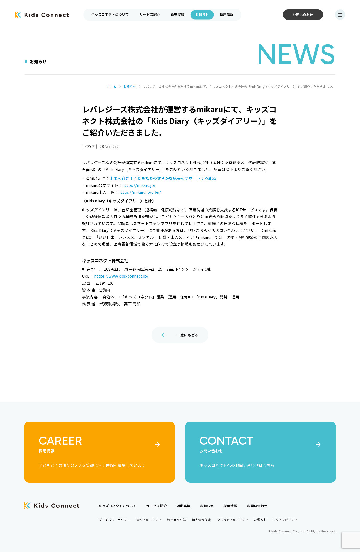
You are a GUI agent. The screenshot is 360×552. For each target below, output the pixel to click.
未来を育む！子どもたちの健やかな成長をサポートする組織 (163, 178)
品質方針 (260, 519)
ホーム (111, 86)
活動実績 (177, 14)
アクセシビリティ (285, 519)
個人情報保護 (201, 519)
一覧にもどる (188, 334)
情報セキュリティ (148, 519)
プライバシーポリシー (114, 519)
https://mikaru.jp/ (138, 185)
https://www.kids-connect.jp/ (121, 276)
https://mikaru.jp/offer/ (139, 192)
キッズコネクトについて (110, 14)
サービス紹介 (150, 14)
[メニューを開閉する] (340, 14)
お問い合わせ (303, 14)
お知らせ (202, 14)
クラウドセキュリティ (232, 519)
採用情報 (226, 14)
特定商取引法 (176, 519)
